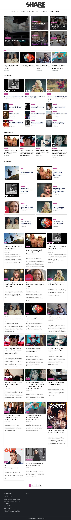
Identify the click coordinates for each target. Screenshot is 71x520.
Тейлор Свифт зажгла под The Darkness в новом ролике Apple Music (59, 190)
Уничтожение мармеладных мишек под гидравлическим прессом (39, 25)
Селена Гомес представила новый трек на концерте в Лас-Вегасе (38, 106)
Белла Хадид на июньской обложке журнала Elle (34, 464)
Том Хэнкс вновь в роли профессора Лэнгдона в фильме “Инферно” (12, 417)
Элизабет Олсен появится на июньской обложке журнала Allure (27, 207)
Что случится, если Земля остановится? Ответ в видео (27, 65)
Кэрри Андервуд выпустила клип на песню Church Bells (35, 97)
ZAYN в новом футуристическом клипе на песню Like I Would (16, 106)
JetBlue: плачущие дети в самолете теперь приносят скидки (43, 66)
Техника (51, 11)
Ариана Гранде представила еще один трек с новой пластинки (37, 123)
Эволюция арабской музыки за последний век (58, 41)
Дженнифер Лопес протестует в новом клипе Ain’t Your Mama (59, 106)
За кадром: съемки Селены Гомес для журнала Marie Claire (13, 384)
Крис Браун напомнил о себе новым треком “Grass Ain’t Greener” (58, 123)
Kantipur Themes (41, 518)
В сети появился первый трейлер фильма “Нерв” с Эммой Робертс (10, 152)
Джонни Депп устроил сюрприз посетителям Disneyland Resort (33, 350)
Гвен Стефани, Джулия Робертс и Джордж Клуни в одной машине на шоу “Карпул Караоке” (39, 39)
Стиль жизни (43, 11)
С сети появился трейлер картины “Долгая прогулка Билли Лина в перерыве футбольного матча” (27, 153)
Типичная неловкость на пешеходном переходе (14, 41)
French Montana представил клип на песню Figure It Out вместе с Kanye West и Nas (59, 115)
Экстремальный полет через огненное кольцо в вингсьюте (27, 172)
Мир (18, 11)
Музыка (23, 11)
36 (38, 485)
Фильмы (57, 11)
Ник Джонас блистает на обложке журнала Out (12, 467)
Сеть (37, 11)
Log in (27, 493)
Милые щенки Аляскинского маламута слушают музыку (58, 25)
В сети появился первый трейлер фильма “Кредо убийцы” (42, 152)
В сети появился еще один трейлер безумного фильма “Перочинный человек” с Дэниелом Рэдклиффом (59, 153)
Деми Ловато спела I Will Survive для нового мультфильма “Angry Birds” (16, 123)
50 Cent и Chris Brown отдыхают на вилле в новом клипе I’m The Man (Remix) (38, 115)
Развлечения (30, 11)
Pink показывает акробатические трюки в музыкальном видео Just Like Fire (57, 97)
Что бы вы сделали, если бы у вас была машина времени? (11, 66)
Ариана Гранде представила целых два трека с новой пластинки (14, 97)
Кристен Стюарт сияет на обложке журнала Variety (56, 431)
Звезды (13, 11)
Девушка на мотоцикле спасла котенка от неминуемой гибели (58, 66)
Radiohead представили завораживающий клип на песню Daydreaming (16, 115)
